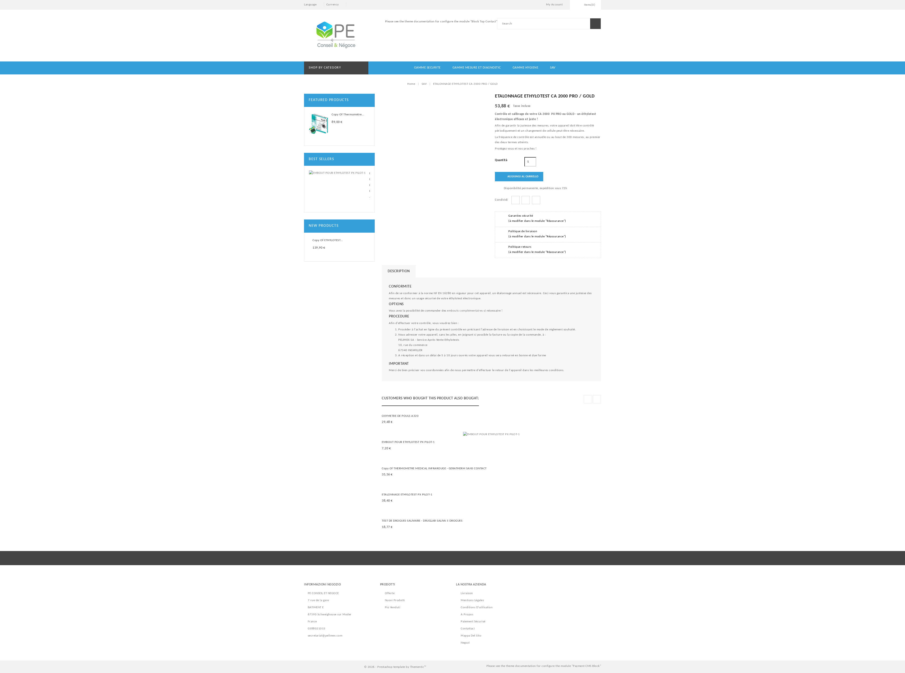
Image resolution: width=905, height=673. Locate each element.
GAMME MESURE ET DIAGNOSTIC (476, 67)
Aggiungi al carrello (519, 177)
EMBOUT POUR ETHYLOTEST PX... (369, 182)
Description (399, 271)
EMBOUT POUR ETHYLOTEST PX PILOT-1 (408, 442)
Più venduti (392, 607)
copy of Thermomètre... (348, 114)
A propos (467, 614)
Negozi (465, 642)
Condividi (515, 200)
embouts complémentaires (465, 310)
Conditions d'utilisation (477, 607)
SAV (552, 67)
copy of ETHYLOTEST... (328, 240)
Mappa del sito (471, 635)
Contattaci (468, 628)
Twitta (526, 200)
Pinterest (536, 200)
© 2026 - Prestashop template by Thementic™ (395, 667)
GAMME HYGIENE (526, 67)
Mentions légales (472, 600)
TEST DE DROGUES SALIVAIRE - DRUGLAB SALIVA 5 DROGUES (422, 520)
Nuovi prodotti (395, 600)
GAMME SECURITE (427, 67)
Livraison (467, 593)
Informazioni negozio (322, 584)
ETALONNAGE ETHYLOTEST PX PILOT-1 (407, 494)
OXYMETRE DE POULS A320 (400, 416)
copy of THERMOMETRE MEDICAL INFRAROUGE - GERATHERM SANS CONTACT (434, 468)
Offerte (390, 593)
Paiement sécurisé (473, 621)
